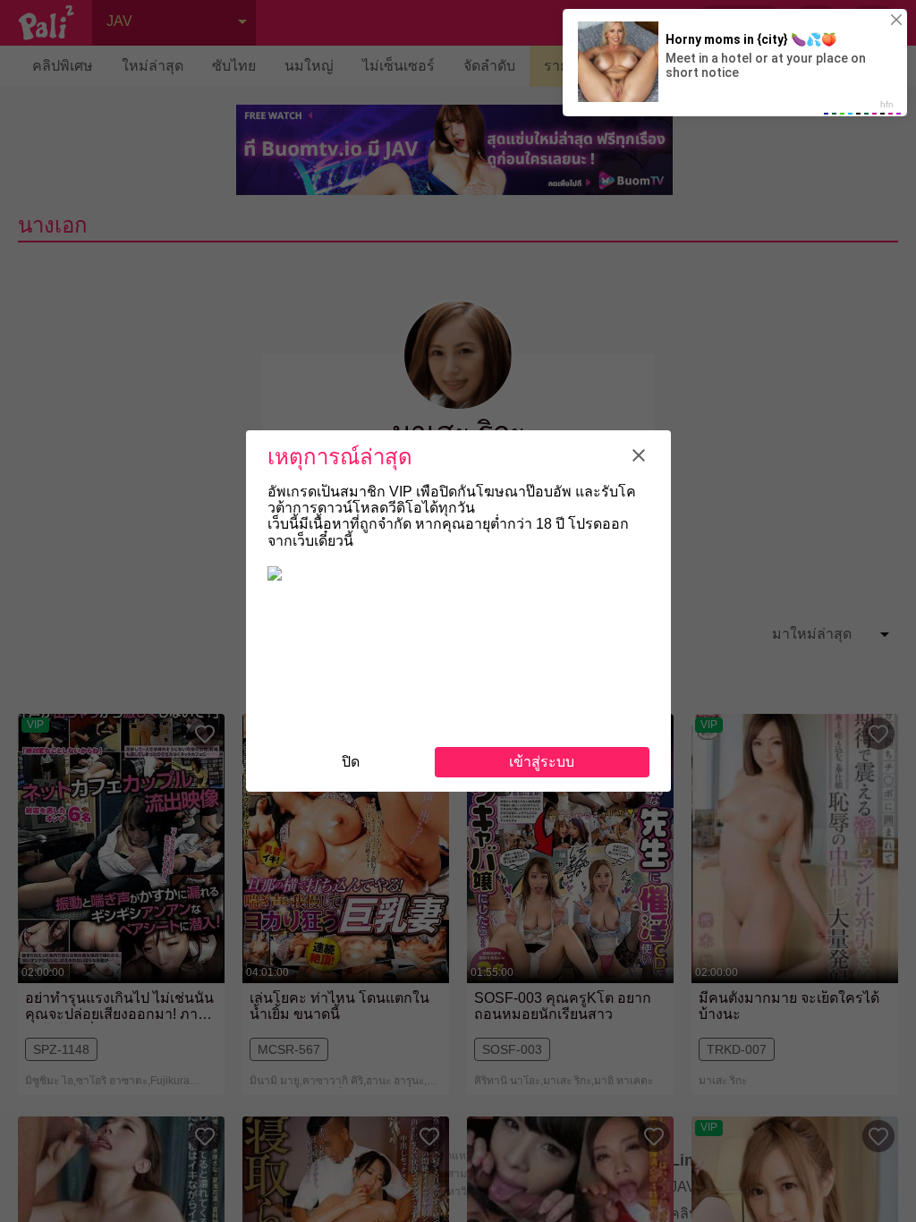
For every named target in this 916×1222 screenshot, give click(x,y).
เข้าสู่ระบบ (541, 761)
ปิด (351, 761)
